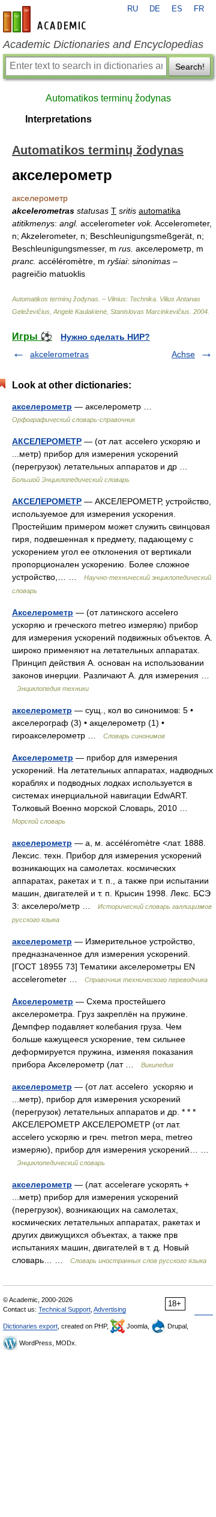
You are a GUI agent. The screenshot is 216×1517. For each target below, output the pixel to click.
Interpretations (58, 119)
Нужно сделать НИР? (105, 337)
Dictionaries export (30, 1326)
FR (199, 9)
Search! (190, 66)
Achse (183, 354)
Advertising (110, 1309)
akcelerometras (59, 354)
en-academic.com (46, 19)
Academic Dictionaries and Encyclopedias (103, 44)
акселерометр (42, 406)
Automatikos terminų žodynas (108, 98)
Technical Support (64, 1309)
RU (132, 9)
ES (177, 9)
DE (154, 9)
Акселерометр (42, 612)
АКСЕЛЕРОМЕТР (47, 441)
